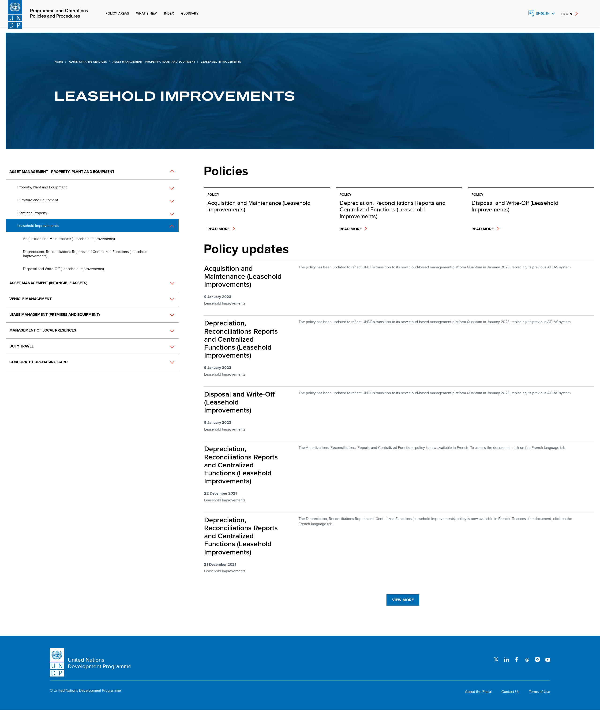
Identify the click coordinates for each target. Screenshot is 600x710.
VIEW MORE (403, 600)
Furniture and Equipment (37, 200)
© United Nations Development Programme (85, 690)
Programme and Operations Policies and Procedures (59, 13)
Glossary (190, 13)
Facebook (516, 659)
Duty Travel (21, 346)
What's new (146, 13)
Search (521, 14)
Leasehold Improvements (38, 225)
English (543, 13)
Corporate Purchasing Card (38, 362)
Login (566, 14)
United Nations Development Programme (99, 663)
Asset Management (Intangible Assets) (48, 283)
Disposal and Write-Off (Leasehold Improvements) (63, 268)
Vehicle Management (30, 299)
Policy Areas (117, 13)
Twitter (496, 659)
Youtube (547, 659)
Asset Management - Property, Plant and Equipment (153, 61)
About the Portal (478, 691)
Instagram (537, 659)
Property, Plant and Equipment (42, 187)
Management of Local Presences (42, 330)
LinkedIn (506, 659)
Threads (527, 659)
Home (59, 61)
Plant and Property (32, 213)
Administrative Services (88, 61)
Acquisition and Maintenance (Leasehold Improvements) (69, 238)
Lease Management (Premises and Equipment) (54, 314)
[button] (166, 172)
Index (169, 13)
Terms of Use (539, 691)
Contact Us (510, 691)
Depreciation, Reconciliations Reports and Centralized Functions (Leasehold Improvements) (85, 254)
